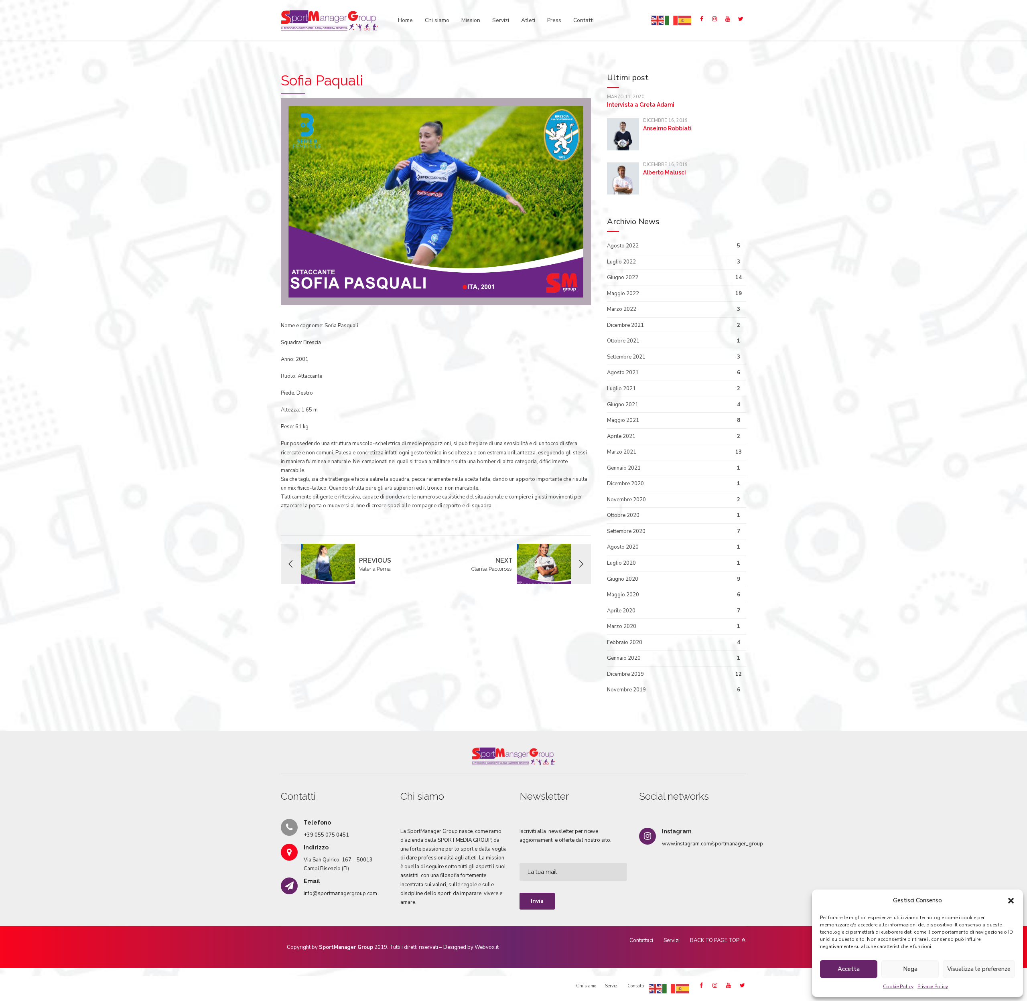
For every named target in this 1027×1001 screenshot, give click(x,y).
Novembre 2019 (626, 689)
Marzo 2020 (621, 626)
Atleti (528, 20)
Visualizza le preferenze (979, 969)
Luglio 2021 (621, 388)
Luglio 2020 (621, 563)
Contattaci (641, 940)
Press (554, 20)
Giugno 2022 (622, 277)
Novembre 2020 (626, 499)
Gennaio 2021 (624, 468)
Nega (910, 969)
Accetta (849, 969)
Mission (470, 20)
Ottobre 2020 (623, 515)
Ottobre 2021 (623, 340)
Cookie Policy (898, 986)
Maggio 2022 (623, 293)
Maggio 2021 (623, 420)
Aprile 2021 (621, 436)
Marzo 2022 (621, 309)
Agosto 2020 (623, 547)
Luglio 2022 (621, 261)
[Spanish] (685, 20)
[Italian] (671, 20)
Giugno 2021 (622, 404)
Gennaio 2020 (624, 658)
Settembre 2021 (626, 357)
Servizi (500, 20)
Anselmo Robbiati (667, 128)
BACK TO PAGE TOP (714, 940)
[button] (1011, 901)
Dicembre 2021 (625, 325)
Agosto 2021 (623, 372)
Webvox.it (487, 947)
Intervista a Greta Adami (640, 104)
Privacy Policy (932, 986)
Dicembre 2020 (625, 483)
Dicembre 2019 (625, 674)
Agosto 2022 (623, 245)
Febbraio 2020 (624, 642)
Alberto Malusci (664, 172)
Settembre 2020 (626, 531)
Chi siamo (437, 20)
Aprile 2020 (621, 610)
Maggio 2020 (623, 594)
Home (405, 20)
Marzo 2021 (621, 452)
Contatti (583, 20)
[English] (658, 20)
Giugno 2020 (622, 579)
